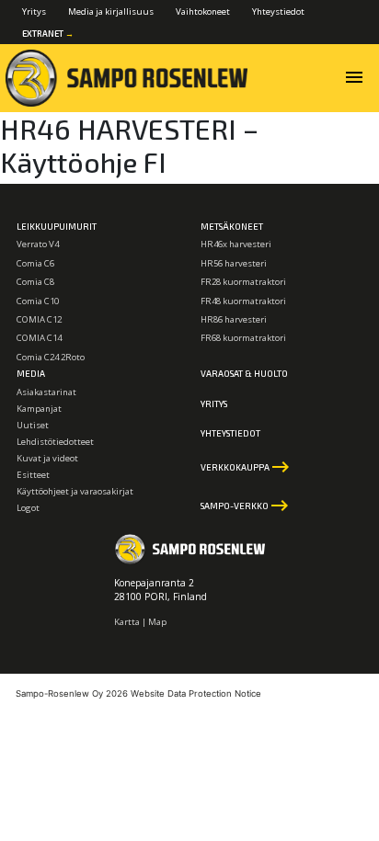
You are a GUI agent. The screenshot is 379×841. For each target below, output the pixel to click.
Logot (28, 508)
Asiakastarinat (46, 392)
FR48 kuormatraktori (243, 301)
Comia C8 (35, 282)
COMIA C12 (39, 319)
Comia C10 (38, 301)
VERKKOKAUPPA (246, 467)
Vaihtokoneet (203, 11)
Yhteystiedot (278, 11)
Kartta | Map (140, 622)
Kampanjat (39, 409)
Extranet (48, 33)
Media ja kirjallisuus (111, 11)
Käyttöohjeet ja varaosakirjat (75, 491)
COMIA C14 (39, 338)
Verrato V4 (38, 244)
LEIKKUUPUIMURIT (57, 226)
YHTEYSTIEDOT (230, 432)
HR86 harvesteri (234, 319)
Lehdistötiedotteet (55, 442)
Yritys (34, 11)
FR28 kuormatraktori (243, 282)
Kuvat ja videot (47, 458)
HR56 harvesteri (234, 263)
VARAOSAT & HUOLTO (244, 373)
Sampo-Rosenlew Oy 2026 (72, 693)
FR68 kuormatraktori (243, 338)
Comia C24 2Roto (51, 357)
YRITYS (214, 403)
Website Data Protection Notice (196, 693)
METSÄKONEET (232, 226)
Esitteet (33, 475)
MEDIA (31, 373)
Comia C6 (35, 263)
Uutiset (33, 425)
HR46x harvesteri (236, 244)
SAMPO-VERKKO (246, 505)
